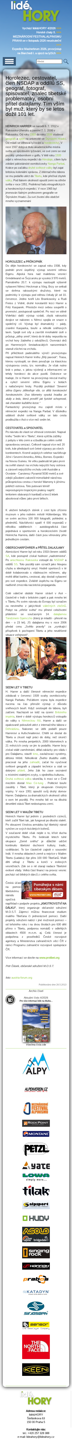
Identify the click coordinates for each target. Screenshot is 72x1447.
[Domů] (36, 21)
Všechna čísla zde (36, 1044)
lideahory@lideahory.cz (40, 1436)
